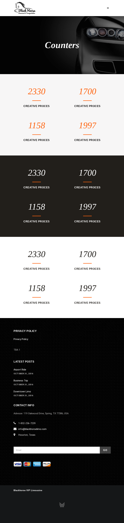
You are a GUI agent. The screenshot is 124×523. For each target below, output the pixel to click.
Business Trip (21, 380)
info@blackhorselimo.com (32, 429)
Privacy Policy (21, 339)
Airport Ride (20, 369)
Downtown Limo (22, 391)
